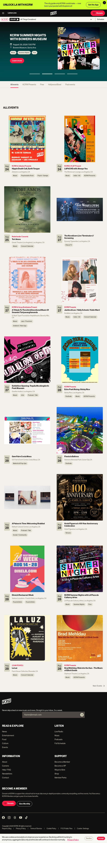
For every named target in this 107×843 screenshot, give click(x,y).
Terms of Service (35, 828)
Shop (57, 774)
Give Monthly (24, 804)
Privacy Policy (19, 828)
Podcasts (58, 739)
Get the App (93, 5)
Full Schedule (60, 743)
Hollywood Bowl (54, 84)
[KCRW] (6, 703)
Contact (5, 777)
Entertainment (8, 735)
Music (13, 53)
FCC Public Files (65, 828)
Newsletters (7, 774)
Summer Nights (24, 53)
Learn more (17, 60)
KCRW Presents (29, 84)
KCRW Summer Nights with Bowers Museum (28, 37)
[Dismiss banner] (104, 2)
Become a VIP (60, 766)
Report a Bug (6, 828)
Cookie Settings (83, 828)
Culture (5, 743)
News (4, 731)
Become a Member (62, 762)
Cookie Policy (50, 828)
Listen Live (12, 13)
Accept (101, 838)
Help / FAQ (6, 770)
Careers (5, 766)
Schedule (100, 19)
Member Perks (60, 777)
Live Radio (59, 731)
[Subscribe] (82, 715)
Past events (70, 84)
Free (34, 53)
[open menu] (4, 13)
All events (14, 84)
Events (5, 747)
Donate (99, 13)
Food (4, 739)
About (4, 762)
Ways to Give (60, 770)
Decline (89, 838)
